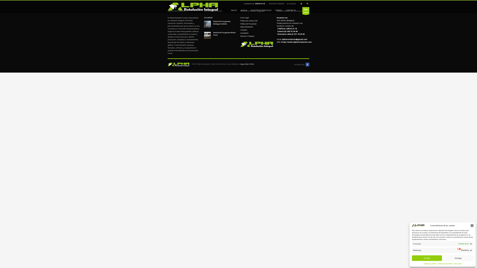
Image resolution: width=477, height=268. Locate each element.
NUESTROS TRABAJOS (276, 4)
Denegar (458, 258)
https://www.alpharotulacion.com (296, 42)
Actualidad (244, 33)
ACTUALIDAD (291, 4)
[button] (472, 225)
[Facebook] (301, 4)
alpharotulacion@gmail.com (294, 39)
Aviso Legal (457, 263)
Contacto (243, 30)
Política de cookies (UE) (249, 21)
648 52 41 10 (260, 4)
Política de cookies (430, 263)
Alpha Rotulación (246, 27)
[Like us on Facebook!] (307, 64)
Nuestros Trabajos (247, 36)
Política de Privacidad (445, 263)
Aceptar (427, 258)
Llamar (306, 10)
